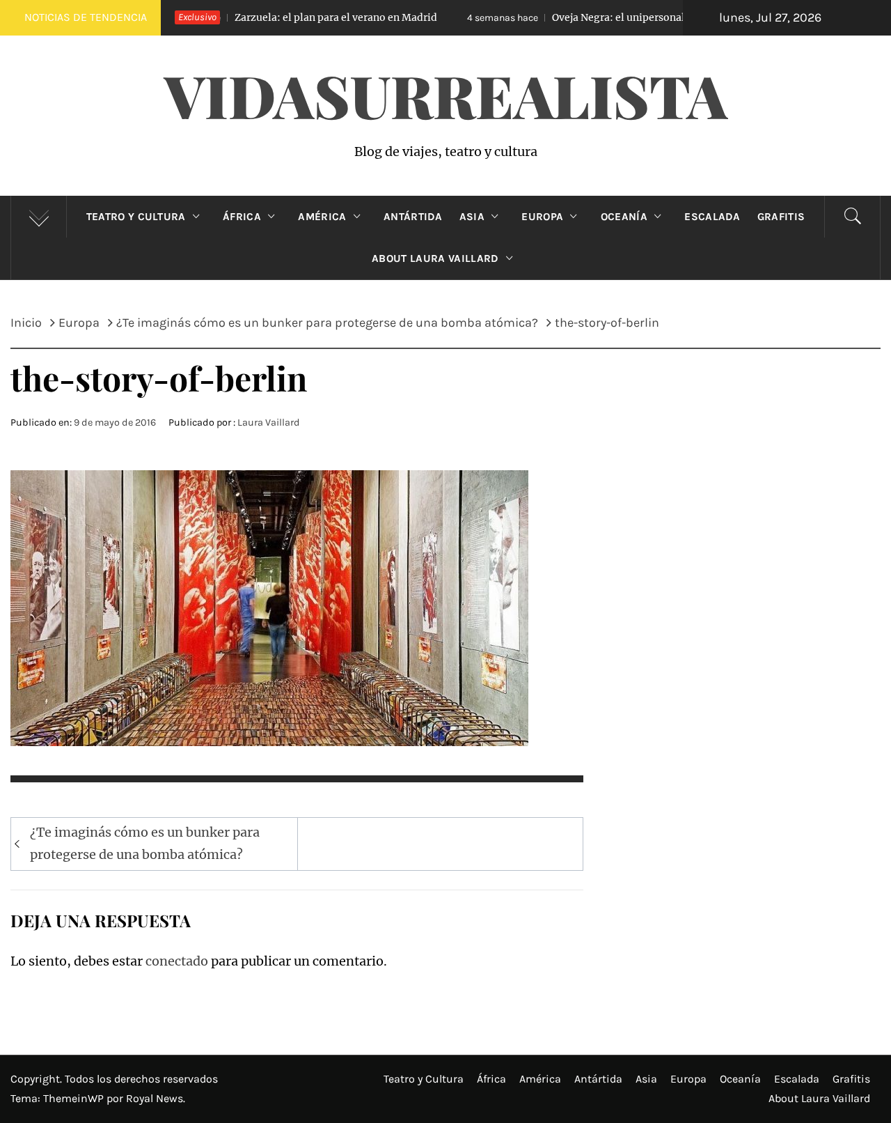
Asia (471, 216)
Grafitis (781, 216)
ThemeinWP (75, 1098)
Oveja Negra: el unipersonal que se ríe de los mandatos (608, 17)
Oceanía (624, 216)
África (242, 216)
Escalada (712, 216)
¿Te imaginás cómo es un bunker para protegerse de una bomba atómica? (145, 843)
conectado (176, 961)
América (322, 216)
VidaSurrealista (445, 95)
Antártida (413, 216)
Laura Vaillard (268, 422)
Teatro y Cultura (136, 216)
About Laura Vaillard (435, 258)
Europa (542, 216)
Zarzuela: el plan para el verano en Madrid (260, 17)
